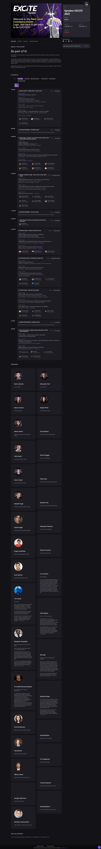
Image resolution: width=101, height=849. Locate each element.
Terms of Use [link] (50, 846)
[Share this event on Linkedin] (63, 41)
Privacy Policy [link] (40, 846)
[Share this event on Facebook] (69, 41)
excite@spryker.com (44, 837)
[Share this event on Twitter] (66, 41)
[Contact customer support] (99, 847)
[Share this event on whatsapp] (71, 41)
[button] (20, 79)
